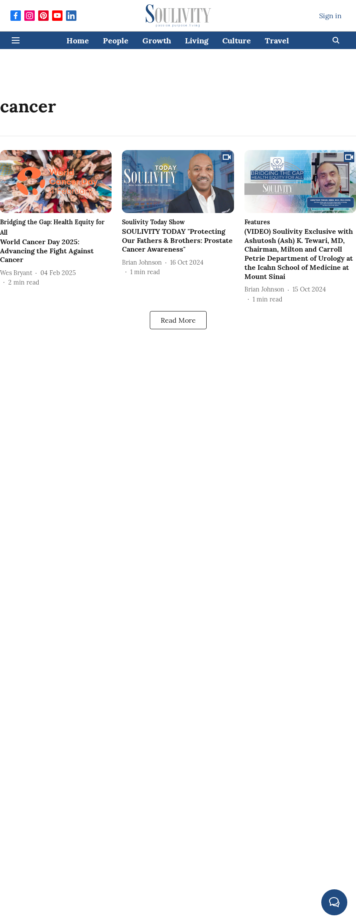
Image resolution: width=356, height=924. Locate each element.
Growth (156, 41)
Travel (277, 41)
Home (77, 41)
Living (196, 41)
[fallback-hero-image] (56, 181)
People (116, 41)
